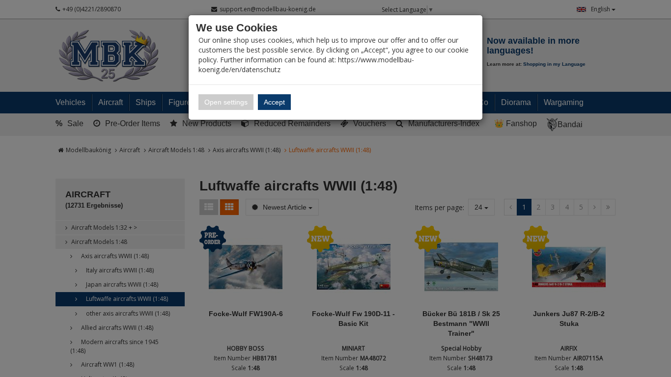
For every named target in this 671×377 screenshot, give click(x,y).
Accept (274, 102)
